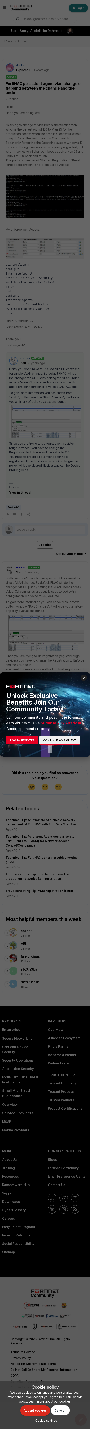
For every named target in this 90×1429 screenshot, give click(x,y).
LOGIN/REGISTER (22, 740)
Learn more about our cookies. (50, 1401)
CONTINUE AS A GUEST (59, 740)
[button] (45, 1420)
